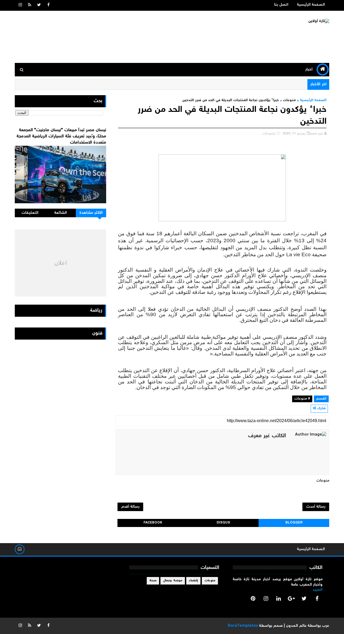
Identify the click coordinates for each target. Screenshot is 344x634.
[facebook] (48, 5)
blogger (294, 523)
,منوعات (269, 133)
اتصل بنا (281, 5)
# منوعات (302, 398)
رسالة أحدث (315, 507)
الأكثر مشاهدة (91, 213)
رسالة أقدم (130, 507)
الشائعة (60, 213)
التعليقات (30, 213)
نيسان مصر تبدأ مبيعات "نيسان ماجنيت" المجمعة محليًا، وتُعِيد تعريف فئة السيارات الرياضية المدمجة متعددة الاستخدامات (61, 136)
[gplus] (291, 598)
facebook (153, 523)
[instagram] (20, 5)
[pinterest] (253, 598)
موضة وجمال (172, 580)
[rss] (30, 5)
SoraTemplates (243, 626)
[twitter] (39, 5)
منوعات (289, 100)
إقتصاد (193, 580)
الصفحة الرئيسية (311, 5)
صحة (152, 580)
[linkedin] (278, 598)
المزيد (317, 590)
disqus (223, 523)
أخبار (309, 69)
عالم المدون (296, 626)
